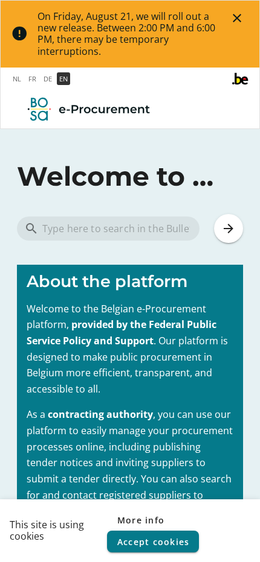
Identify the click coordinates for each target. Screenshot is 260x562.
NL (17, 78)
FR (32, 78)
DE (48, 78)
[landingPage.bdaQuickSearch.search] (228, 228)
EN (63, 78)
